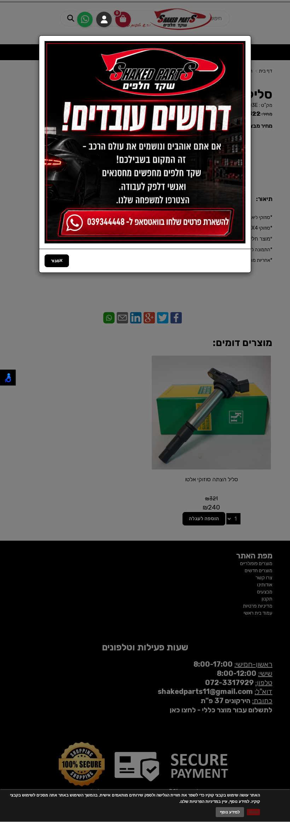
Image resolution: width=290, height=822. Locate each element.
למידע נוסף (230, 812)
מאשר (253, 812)
